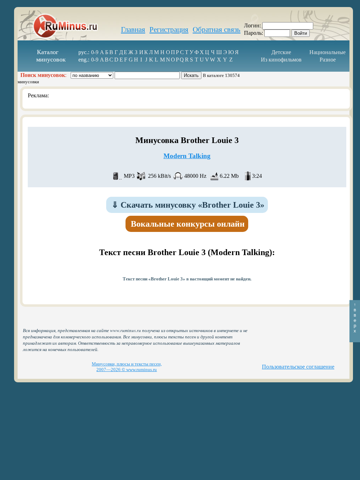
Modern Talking (187, 156)
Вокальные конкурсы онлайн (188, 223)
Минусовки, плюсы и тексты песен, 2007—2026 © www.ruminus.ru (127, 366)
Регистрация (168, 29)
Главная (133, 29)
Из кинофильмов (281, 60)
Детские (281, 52)
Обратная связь (216, 29)
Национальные (327, 52)
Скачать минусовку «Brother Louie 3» (187, 204)
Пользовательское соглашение (298, 367)
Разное (328, 60)
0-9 (94, 52)
